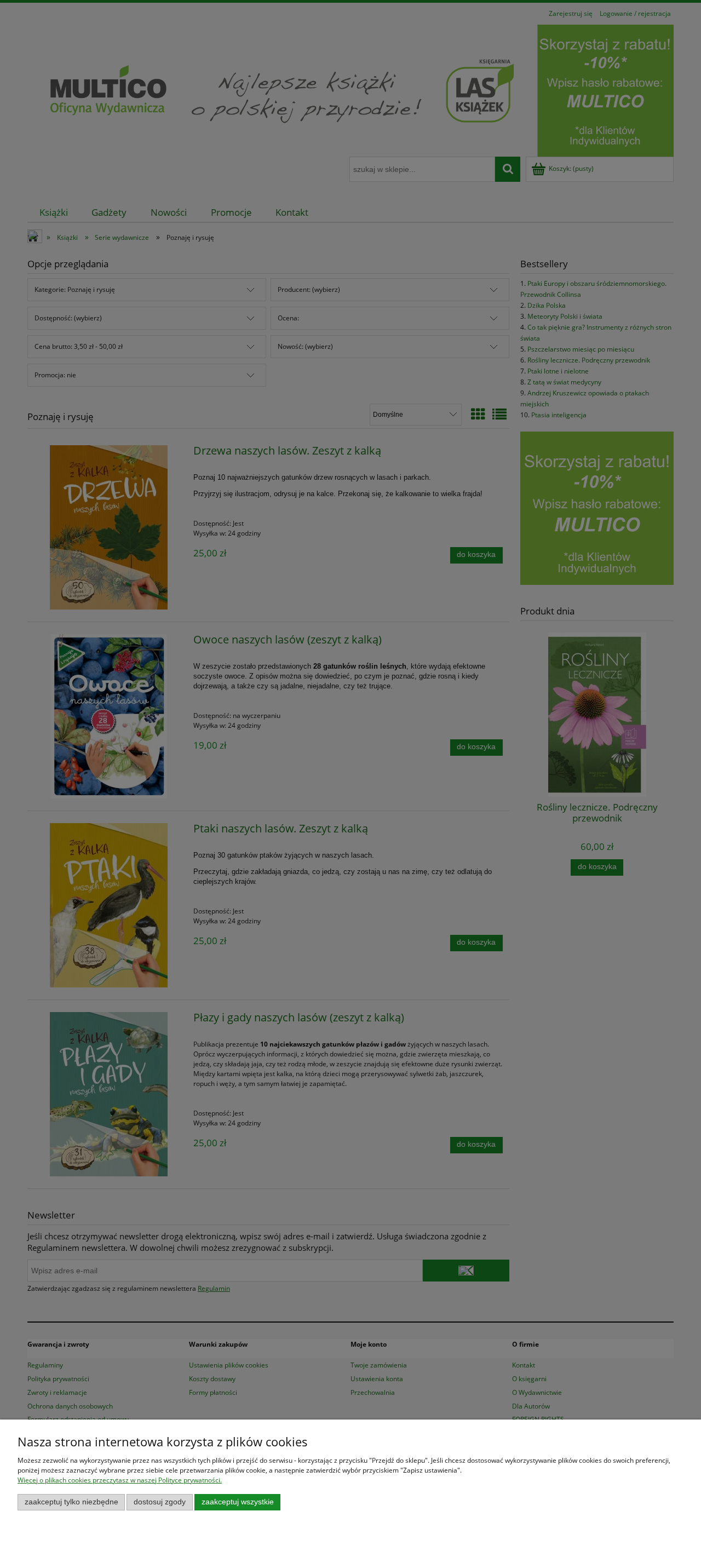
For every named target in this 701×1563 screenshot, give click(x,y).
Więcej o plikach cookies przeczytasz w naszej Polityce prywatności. (120, 1480)
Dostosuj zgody (160, 1502)
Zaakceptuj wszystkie (238, 1502)
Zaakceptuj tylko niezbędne (71, 1502)
